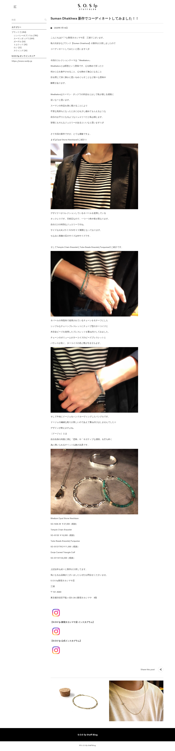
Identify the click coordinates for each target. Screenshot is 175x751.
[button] (15, 6)
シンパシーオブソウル (23, 35)
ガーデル (17, 41)
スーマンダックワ (21, 38)
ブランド (15, 32)
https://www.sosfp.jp (22, 61)
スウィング (18, 50)
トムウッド (18, 44)
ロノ (16, 47)
